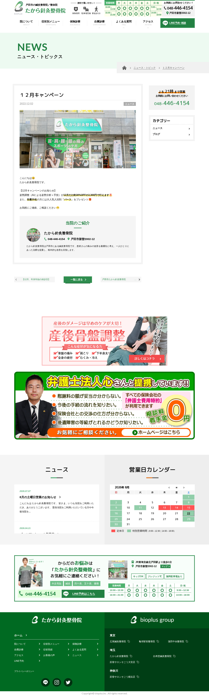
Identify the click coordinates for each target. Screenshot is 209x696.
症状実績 (47, 649)
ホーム (18, 635)
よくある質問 (79, 649)
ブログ (156, 134)
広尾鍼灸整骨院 (118, 641)
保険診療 (77, 644)
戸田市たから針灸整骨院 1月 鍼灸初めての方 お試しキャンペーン (121, 279)
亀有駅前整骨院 (147, 641)
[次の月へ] (188, 487)
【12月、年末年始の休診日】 (36, 279)
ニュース (129, 104)
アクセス (18, 655)
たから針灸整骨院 (119, 656)
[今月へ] (176, 487)
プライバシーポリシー (24, 671)
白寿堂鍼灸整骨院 (162, 656)
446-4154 (172, 103)
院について (20, 644)
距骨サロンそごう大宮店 (122, 662)
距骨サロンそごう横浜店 (122, 676)
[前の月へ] (164, 487)
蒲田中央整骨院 (176, 641)
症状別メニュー (51, 644)
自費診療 (18, 649)
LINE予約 (19, 661)
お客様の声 (49, 655)
